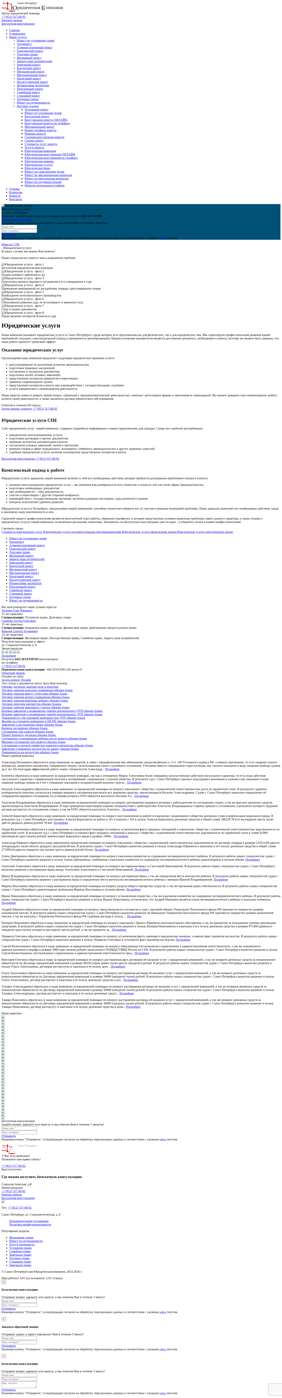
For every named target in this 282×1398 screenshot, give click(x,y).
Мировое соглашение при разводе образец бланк (33, 742)
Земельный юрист (28, 64)
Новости (15, 195)
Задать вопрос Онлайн (16, 679)
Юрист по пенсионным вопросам (46, 178)
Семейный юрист (28, 92)
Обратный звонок (13, 673)
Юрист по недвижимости (33, 102)
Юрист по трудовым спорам (43, 182)
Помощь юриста (35, 133)
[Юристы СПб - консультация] (32, 10)
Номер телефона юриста (40, 130)
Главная (14, 30)
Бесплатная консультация (18, 23)
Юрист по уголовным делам (43, 113)
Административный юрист (35, 47)
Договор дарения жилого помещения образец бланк (36, 697)
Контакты (15, 199)
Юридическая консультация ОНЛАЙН (50, 154)
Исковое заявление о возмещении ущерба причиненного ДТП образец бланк (52, 711)
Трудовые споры (28, 99)
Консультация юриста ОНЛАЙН (46, 119)
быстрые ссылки (28, 106)
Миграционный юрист (32, 75)
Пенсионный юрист (30, 88)
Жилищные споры (21, 1237)
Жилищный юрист (29, 57)
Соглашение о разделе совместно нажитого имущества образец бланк (47, 745)
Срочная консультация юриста (44, 137)
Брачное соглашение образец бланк (25, 728)
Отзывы (14, 188)
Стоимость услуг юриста (41, 144)
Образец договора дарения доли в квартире (30, 686)
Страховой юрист (28, 95)
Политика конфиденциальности (30, 1224)
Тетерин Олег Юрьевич (17, 610)
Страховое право (20, 1261)
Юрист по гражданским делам (44, 171)
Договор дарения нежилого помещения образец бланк (37, 690)
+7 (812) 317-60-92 (14, 16)
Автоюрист (24, 44)
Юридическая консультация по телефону (51, 157)
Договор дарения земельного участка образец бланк (36, 707)
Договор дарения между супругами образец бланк (34, 693)
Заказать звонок (12, 20)
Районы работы (12, 1194)
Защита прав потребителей (34, 61)
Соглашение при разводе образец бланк (28, 731)
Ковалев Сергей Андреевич (20, 631)
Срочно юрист (34, 140)
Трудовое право (19, 1258)
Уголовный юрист (37, 109)
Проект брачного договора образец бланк (29, 735)
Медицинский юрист (31, 71)
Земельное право (20, 1254)
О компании (17, 33)
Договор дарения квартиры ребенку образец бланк (35, 700)
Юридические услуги (39, 164)
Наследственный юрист (32, 82)
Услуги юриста (34, 147)
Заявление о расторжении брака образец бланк (32, 724)
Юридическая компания (40, 151)
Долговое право (27, 54)
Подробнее (9, 655)
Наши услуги (18, 37)
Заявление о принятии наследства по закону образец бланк (40, 748)
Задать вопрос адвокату (17, 219)
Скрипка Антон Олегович (19, 620)
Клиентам (15, 192)
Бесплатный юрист (37, 116)
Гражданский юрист (30, 51)
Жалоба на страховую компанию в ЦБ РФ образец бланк (39, 721)
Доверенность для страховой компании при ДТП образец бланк (43, 717)
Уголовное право (20, 1247)
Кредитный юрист (29, 68)
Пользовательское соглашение (29, 1221)
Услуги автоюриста (22, 1244)
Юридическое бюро (37, 168)
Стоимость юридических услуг (22, 532)
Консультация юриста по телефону (47, 123)
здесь (162, 238)
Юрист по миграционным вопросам (48, 175)
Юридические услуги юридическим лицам (205, 532)
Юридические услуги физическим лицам (149, 532)
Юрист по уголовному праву (36, 40)
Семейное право (20, 1251)
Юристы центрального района (44, 185)
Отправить (9, 234)
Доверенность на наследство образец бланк (30, 752)
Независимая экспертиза (33, 85)
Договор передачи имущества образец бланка (31, 704)
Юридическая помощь (39, 161)
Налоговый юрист (29, 78)
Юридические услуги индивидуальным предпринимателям (82, 532)
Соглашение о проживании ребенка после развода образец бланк (44, 738)
